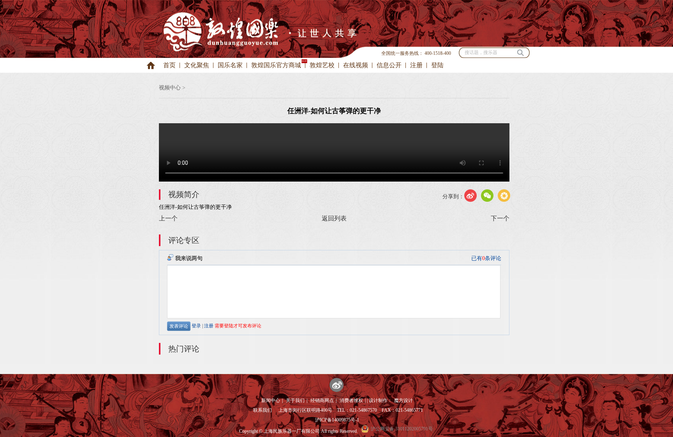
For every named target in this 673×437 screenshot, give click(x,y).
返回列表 (334, 218)
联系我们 (262, 410)
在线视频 (355, 65)
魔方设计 (403, 400)
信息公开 (389, 65)
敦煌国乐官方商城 (276, 65)
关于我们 (295, 400)
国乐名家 (230, 65)
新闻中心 (270, 400)
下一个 (500, 218)
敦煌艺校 (322, 65)
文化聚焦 (196, 65)
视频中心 (170, 88)
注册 (416, 65)
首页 (169, 65)
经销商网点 (322, 400)
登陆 (437, 65)
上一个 (168, 218)
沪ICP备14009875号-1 (337, 420)
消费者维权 (351, 400)
